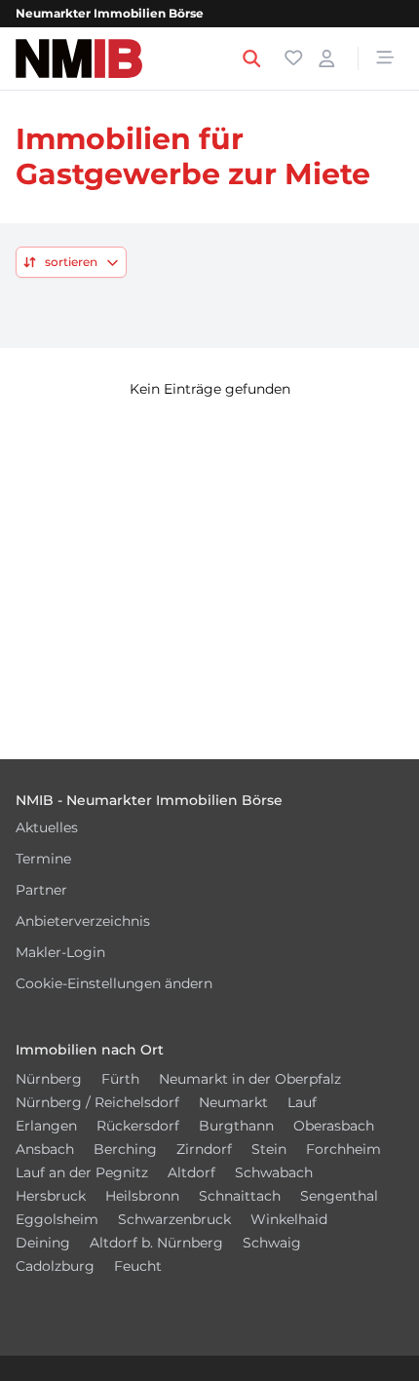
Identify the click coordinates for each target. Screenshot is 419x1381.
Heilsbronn (142, 1196)
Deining (43, 1242)
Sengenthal (339, 1196)
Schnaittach (240, 1196)
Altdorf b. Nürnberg (156, 1242)
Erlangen (46, 1125)
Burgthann (236, 1125)
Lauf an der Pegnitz (82, 1172)
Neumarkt (233, 1102)
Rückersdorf (137, 1125)
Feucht (138, 1266)
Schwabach (274, 1172)
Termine (43, 858)
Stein (268, 1149)
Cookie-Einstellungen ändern (114, 983)
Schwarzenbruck (174, 1219)
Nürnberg (49, 1079)
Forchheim (343, 1149)
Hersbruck (51, 1196)
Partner (41, 890)
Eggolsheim (57, 1219)
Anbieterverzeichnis (83, 921)
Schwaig (272, 1242)
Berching (125, 1149)
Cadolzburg (55, 1266)
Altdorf (191, 1172)
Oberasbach (333, 1125)
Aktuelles (47, 827)
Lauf (302, 1102)
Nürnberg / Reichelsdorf (97, 1102)
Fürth (120, 1079)
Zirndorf (204, 1149)
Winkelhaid (288, 1219)
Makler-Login (60, 952)
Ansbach (45, 1149)
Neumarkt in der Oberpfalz (250, 1079)
